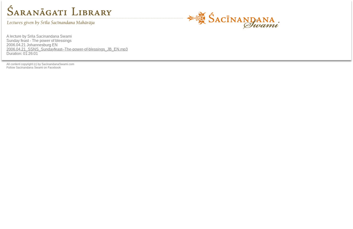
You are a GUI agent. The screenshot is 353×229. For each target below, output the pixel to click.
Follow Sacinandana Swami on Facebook (33, 67)
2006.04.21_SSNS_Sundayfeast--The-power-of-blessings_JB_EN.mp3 (67, 49)
